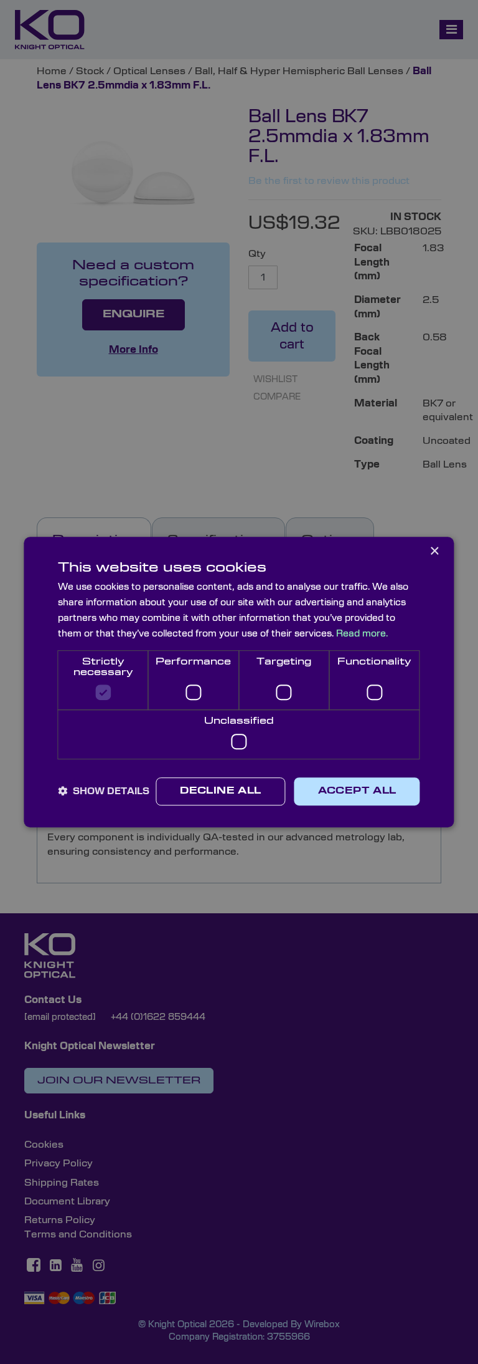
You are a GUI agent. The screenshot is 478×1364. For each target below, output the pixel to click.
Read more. (362, 633)
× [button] (434, 551)
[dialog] (239, 682)
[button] (103, 791)
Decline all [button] (220, 791)
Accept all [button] (357, 791)
